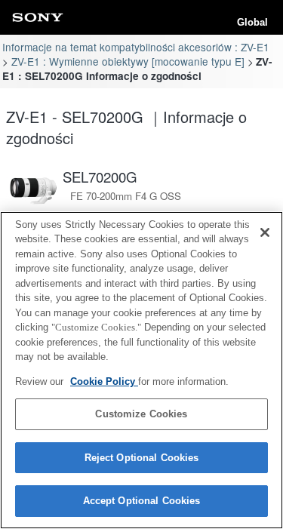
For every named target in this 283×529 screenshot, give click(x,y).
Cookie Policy (104, 381)
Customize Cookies (141, 414)
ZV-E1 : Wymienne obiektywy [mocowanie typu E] (128, 61)
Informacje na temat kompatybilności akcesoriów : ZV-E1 (135, 46)
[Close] (264, 232)
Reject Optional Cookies (142, 457)
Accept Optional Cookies (142, 500)
